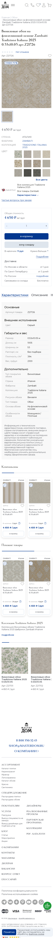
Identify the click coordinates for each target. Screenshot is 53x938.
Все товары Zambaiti (28, 191)
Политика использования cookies (20, 894)
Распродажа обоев (11, 799)
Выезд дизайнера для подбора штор (12, 824)
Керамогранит (8, 771)
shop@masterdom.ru (26, 746)
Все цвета (41, 180)
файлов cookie (36, 934)
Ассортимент (11, 764)
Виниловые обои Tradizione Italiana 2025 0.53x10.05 (14, 679)
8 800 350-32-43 (26, 740)
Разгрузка (6, 815)
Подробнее (42, 256)
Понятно (9, 932)
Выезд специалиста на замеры (12, 819)
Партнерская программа (34, 821)
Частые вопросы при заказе (17, 200)
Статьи (5, 835)
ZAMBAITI (27, 141)
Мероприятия (8, 838)
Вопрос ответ (11, 874)
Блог (5, 831)
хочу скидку (26, 244)
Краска (5, 784)
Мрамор (5, 775)
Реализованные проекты (37, 813)
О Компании (10, 847)
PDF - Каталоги (35, 833)
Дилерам (7, 863)
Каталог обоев (8, 781)
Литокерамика (8, 778)
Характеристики (26, 195)
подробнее (42, 276)
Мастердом (12, 918)
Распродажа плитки (11, 796)
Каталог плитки (9, 768)
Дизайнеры (33, 805)
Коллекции (34, 828)
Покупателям (10, 805)
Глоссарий (9, 879)
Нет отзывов (22, 52)
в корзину (26, 236)
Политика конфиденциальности (19, 891)
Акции (4, 841)
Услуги (6, 811)
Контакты (8, 852)
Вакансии (8, 868)
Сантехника (7, 787)
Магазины (8, 858)
